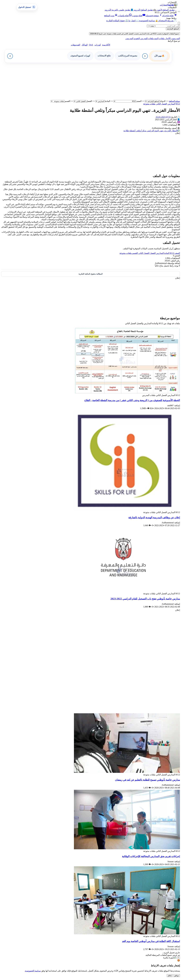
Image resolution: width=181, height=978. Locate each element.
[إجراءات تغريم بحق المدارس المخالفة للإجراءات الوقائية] (127, 848)
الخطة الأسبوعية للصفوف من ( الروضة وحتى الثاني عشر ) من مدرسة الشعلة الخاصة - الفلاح (132, 400)
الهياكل (84, 45)
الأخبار (168, 38)
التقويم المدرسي (132, 38)
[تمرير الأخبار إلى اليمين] (145, 56)
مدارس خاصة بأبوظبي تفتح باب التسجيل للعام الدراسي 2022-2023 (145, 598)
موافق (176, 976)
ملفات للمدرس (147, 38)
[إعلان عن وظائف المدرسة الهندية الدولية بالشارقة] (127, 510)
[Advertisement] (100, 81)
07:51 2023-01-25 (163, 117)
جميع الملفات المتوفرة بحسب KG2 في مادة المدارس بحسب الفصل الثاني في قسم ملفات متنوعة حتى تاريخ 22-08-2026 (134, 34)
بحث (152, 26)
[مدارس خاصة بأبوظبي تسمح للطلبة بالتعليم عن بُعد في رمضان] (127, 772)
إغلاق (170, 976)
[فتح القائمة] (179, 11)
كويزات (97, 45)
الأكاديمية (106, 45)
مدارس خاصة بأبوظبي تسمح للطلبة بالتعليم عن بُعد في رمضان (147, 779)
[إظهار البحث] (179, 23)
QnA (91, 45)
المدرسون (175, 38)
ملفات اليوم (159, 38)
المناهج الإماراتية (173, 29)
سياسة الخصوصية (33, 971)
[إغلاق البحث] (148, 26)
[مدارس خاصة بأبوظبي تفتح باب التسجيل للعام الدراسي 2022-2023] (127, 591)
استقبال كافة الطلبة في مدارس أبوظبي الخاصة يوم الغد (151, 941)
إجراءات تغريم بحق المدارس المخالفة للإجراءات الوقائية (151, 856)
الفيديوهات (75, 45)
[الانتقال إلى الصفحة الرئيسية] (173, 4)
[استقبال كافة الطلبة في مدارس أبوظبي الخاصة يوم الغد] (127, 933)
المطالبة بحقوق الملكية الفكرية (91, 274)
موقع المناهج (174, 101)
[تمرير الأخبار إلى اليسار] (10, 56)
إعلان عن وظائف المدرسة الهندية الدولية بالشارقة (154, 517)
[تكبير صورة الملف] (151, 131)
